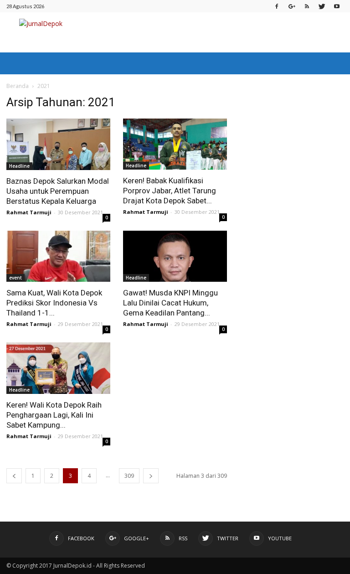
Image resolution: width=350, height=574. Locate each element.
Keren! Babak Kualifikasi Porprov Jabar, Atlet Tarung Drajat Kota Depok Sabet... (169, 190)
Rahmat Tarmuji (28, 212)
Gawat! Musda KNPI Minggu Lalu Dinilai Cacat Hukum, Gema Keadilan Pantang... (170, 302)
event (15, 277)
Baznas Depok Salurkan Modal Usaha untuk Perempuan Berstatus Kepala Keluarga (57, 191)
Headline (19, 166)
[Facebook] (276, 6)
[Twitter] (322, 6)
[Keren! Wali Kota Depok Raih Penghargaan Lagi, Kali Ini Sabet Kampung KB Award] (58, 368)
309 (129, 476)
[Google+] (292, 6)
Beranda (17, 86)
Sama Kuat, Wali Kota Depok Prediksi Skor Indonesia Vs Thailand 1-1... (54, 302)
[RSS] (307, 6)
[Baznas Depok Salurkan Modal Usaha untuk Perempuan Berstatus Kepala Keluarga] (58, 144)
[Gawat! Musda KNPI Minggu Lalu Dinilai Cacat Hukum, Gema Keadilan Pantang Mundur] (175, 256)
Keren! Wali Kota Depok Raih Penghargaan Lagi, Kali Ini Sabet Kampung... (54, 414)
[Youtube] (337, 6)
